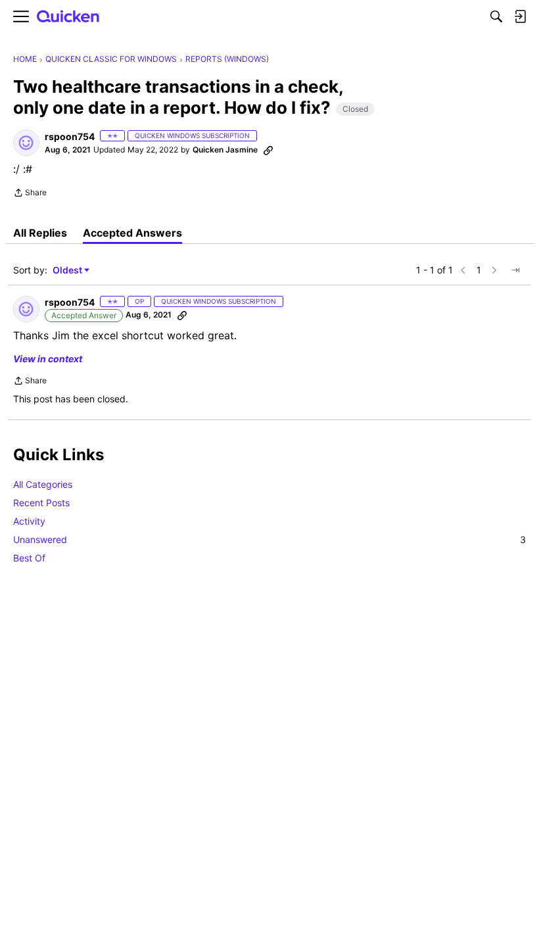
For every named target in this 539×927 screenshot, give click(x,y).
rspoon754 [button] (70, 136)
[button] (26, 143)
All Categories (42, 484)
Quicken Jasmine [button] (225, 149)
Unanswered (269, 539)
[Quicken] (68, 17)
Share (30, 194)
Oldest (68, 270)
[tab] (40, 233)
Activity (29, 521)
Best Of (29, 557)
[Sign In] (520, 16)
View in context (47, 358)
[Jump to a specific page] (515, 270)
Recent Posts (41, 502)
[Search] (496, 16)
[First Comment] (288, 136)
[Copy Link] (268, 150)
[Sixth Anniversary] (270, 136)
